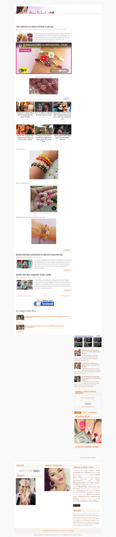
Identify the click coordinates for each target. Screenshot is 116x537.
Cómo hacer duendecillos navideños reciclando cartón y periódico (47, 317)
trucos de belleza (80, 501)
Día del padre (84, 475)
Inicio (45, 295)
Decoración (77, 475)
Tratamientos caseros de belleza (86, 497)
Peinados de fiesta (89, 490)
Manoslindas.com (57, 530)
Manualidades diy (48, 29)
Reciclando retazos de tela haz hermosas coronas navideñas (44, 326)
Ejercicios (97, 477)
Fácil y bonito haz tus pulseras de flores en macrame (34, 26)
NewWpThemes (41, 535)
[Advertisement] (30, 19)
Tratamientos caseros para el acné (90, 499)
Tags (84, 412)
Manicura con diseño (90, 479)
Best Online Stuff (79, 535)
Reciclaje (83, 492)
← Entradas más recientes (23, 295)
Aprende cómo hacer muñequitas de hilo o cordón (33, 274)
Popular (78, 412)
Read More (67, 250)
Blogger (93, 457)
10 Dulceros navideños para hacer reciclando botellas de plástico (91, 351)
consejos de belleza (81, 472)
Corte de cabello (95, 472)
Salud (89, 494)
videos (55, 29)
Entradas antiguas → (65, 295)
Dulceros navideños (88, 477)
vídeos (59, 29)
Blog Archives (92, 412)
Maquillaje (82, 487)
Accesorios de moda (23, 29)
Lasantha (56, 535)
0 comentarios (19, 322)
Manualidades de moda (36, 29)
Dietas (91, 475)
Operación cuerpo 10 (86, 488)
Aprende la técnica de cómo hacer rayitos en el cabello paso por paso (91, 378)
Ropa (85, 494)
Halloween (75, 479)
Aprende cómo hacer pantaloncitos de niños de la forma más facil (39, 254)
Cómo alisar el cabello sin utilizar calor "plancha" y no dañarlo (90, 365)
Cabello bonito (94, 470)
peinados (80, 490)
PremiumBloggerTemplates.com (67, 535)
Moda (78, 489)
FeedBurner (91, 406)
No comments (38, 257)
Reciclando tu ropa (91, 492)
